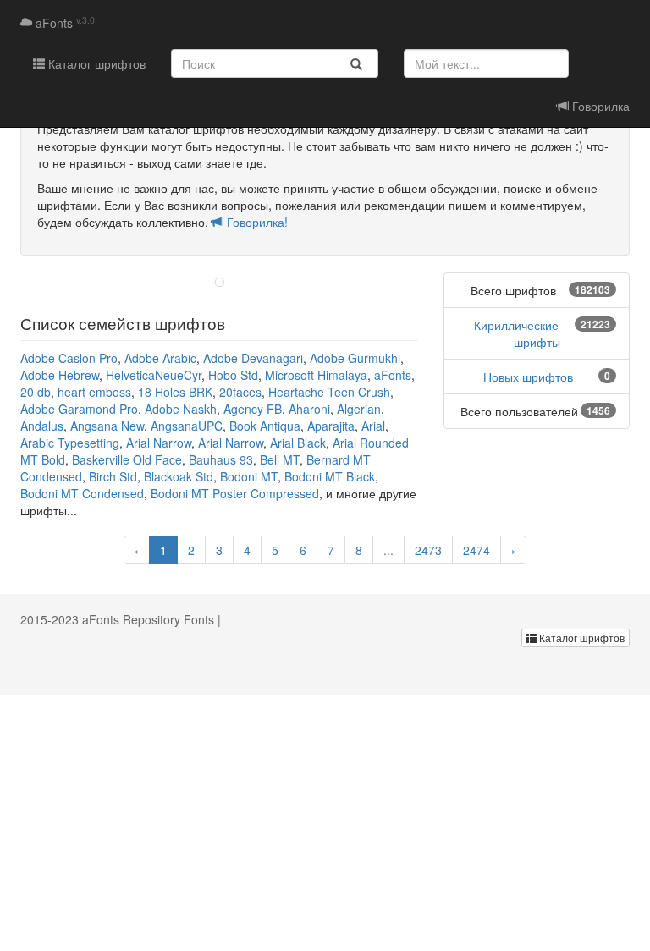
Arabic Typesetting (69, 442)
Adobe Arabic (160, 357)
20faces (240, 391)
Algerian (359, 408)
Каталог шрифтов (95, 63)
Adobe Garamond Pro (79, 408)
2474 (476, 549)
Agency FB (252, 408)
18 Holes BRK (175, 391)
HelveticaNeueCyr (153, 374)
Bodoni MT (249, 476)
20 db (35, 391)
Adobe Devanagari (253, 357)
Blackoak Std (178, 476)
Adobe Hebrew (59, 374)
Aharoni (309, 408)
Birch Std (113, 476)
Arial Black (298, 442)
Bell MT (280, 459)
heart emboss (94, 391)
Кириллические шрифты (517, 333)
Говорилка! (255, 221)
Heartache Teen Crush (329, 391)
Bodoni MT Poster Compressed (235, 493)
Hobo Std (233, 374)
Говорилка (599, 105)
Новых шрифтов (528, 376)
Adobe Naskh (181, 408)
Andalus (41, 425)
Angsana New (107, 425)
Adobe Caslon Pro (69, 357)
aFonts (63, 22)
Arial (373, 425)
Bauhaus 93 (221, 459)
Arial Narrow (158, 442)
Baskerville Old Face (127, 459)
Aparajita (331, 425)
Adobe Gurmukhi (355, 357)
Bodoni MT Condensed (82, 493)
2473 (428, 549)
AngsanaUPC (187, 425)
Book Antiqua (264, 425)
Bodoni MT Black (329, 476)
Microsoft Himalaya (316, 374)
